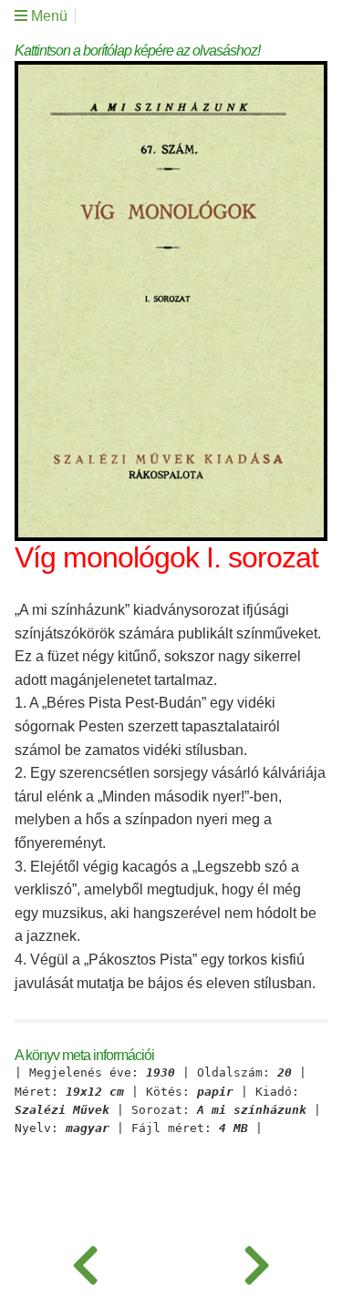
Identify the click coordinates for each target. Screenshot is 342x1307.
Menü (47, 16)
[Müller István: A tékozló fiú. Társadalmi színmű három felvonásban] (85, 1261)
